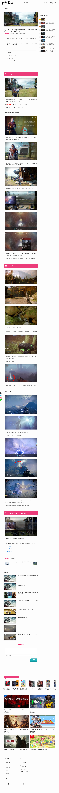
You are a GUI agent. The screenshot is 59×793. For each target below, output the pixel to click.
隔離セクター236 (12, 58)
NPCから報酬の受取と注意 (15, 56)
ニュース (8, 776)
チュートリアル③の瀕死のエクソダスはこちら (14, 48)
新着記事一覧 (9, 762)
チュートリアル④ (8, 551)
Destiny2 (12, 33)
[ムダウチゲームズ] (8, 3)
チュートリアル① (8, 546)
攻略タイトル (24, 769)
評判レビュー (9, 767)
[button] (1, 393)
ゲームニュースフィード (26, 762)
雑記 (7, 778)
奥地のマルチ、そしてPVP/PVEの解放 (16, 61)
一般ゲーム (6, 33)
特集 (7, 770)
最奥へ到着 (13, 60)
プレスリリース (9, 773)
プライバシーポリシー (19, 783)
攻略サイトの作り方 (25, 771)
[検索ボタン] (56, 3)
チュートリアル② (8, 548)
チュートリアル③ (8, 549)
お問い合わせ (26, 783)
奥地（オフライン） (13, 55)
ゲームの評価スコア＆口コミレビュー (26, 765)
